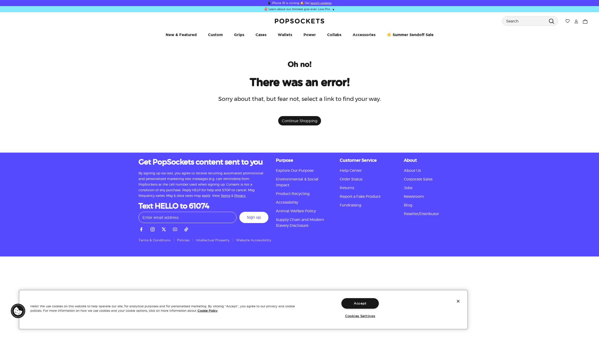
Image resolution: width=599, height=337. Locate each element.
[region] (243, 310)
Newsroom (414, 196)
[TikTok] (186, 228)
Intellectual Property (213, 240)
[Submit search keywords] (551, 21)
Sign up (254, 217)
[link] (299, 21)
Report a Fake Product (360, 196)
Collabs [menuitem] (334, 35)
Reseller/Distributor (421, 214)
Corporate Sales (418, 179)
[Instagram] (152, 228)
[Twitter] (164, 228)
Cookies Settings (360, 316)
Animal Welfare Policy (296, 211)
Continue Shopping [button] (300, 121)
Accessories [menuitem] (364, 35)
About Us (412, 170)
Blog (408, 205)
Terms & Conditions (155, 240)
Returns (347, 188)
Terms (225, 196)
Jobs (408, 188)
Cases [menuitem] (261, 35)
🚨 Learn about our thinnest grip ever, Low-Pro (299, 9)
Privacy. (240, 196)
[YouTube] (175, 228)
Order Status (351, 179)
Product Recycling (293, 194)
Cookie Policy (207, 310)
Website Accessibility (253, 240)
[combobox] (530, 21)
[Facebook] (141, 228)
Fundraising (350, 205)
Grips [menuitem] (239, 35)
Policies (183, 240)
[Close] (458, 301)
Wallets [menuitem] (285, 35)
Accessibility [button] (287, 202)
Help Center (351, 170)
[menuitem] (181, 34)
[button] (18, 310)
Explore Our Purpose (295, 170)
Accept (360, 303)
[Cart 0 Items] (585, 21)
